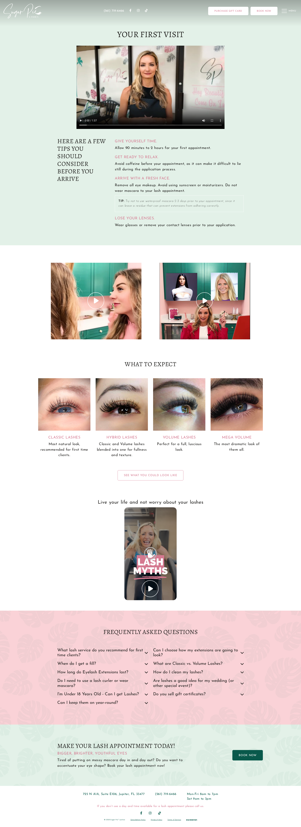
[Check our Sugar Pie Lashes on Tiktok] (146, 11)
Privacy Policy (156, 820)
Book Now (248, 755)
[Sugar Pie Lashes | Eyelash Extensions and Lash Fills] (23, 11)
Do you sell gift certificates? (179, 694)
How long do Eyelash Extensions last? (92, 672)
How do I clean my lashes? (178, 672)
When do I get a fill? (76, 664)
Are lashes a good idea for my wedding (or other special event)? (193, 683)
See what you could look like (150, 475)
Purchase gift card (228, 11)
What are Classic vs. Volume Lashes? (187, 664)
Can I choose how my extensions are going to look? (195, 652)
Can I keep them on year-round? (87, 703)
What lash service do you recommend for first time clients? (100, 652)
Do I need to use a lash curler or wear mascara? (92, 683)
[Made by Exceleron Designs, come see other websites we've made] (191, 820)
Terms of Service (174, 820)
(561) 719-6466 (114, 11)
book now (264, 11)
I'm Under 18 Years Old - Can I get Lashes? (98, 694)
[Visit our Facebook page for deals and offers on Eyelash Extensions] (130, 11)
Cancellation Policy (138, 820)
